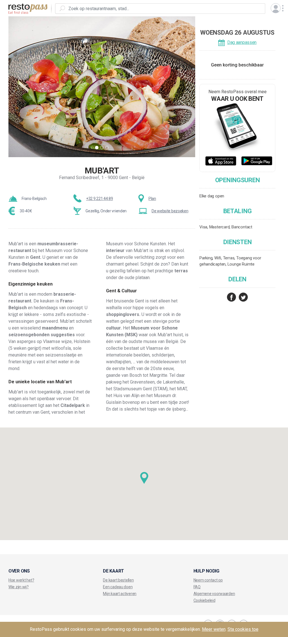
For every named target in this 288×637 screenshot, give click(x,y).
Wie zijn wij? (18, 587)
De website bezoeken (170, 211)
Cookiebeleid (204, 600)
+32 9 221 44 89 (99, 198)
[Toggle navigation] (275, 8)
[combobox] (165, 8)
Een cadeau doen (117, 587)
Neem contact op (208, 580)
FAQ (197, 587)
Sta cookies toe (243, 629)
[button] (144, 478)
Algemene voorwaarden (214, 593)
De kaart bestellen (118, 580)
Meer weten (214, 629)
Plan (152, 198)
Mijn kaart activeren (119, 593)
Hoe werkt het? (21, 580)
